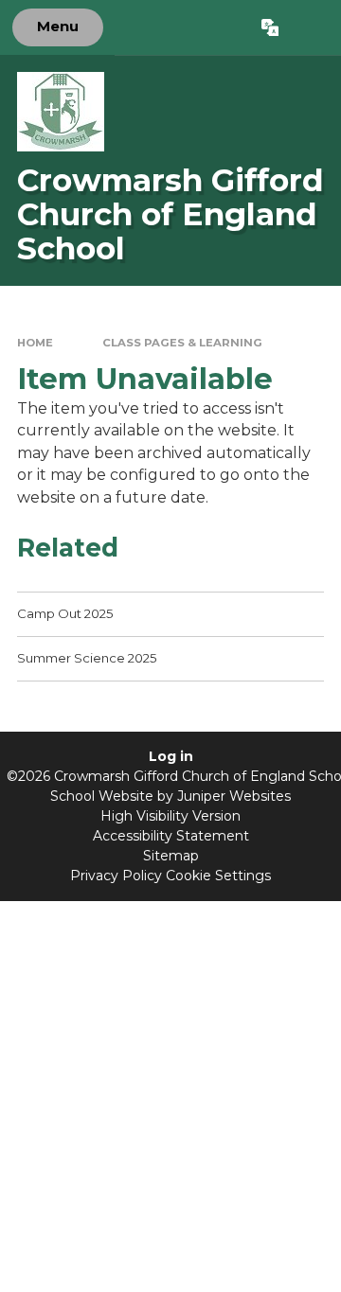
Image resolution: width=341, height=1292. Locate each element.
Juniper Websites (234, 796)
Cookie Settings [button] (218, 875)
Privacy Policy (116, 875)
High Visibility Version (170, 815)
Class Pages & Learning (182, 342)
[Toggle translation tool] (269, 27)
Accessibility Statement (171, 835)
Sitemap (171, 855)
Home (35, 342)
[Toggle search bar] (309, 27)
